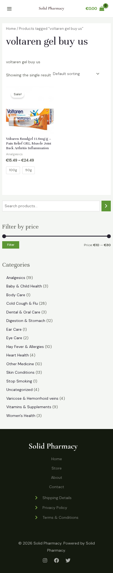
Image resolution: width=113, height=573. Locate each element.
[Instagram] (45, 560)
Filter (10, 245)
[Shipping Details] (53, 497)
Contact (56, 486)
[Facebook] (56, 560)
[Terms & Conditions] (56, 517)
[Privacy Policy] (50, 507)
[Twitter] (68, 560)
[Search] (106, 206)
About (56, 477)
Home (11, 28)
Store (57, 468)
